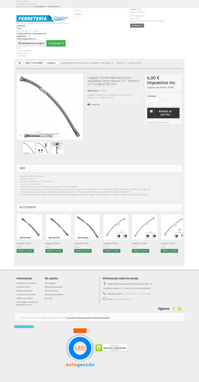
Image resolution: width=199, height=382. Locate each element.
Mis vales (49, 298)
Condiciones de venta (25, 294)
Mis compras (50, 283)
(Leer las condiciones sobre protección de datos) (88, 317)
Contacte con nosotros (26, 4)
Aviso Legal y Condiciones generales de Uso (27, 303)
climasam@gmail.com (122, 299)
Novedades (21, 55)
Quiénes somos (23, 287)
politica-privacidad (24, 290)
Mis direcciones (52, 290)
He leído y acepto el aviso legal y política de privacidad (43, 317)
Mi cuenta (51, 278)
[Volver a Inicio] (19, 63)
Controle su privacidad (24, 326)
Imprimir (96, 104)
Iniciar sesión (22, 1)
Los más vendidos (24, 50)
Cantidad (151, 96)
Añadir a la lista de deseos (158, 122)
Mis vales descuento (53, 287)
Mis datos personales (54, 294)
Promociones (22, 53)
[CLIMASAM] (42, 18)
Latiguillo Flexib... (24, 243)
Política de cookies (24, 298)
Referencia (93, 90)
